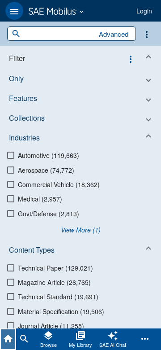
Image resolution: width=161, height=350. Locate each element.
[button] (14, 11)
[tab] (8, 339)
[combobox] (57, 34)
